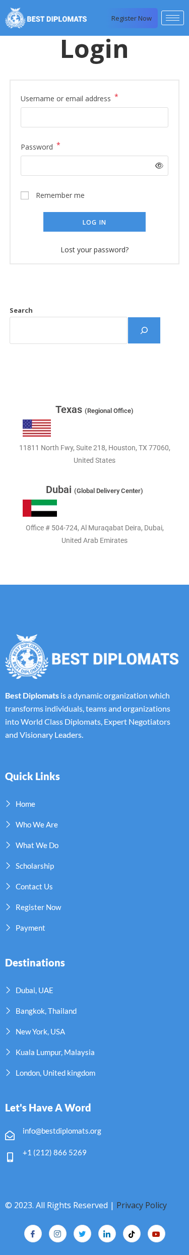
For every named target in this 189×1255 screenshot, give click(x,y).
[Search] (144, 330)
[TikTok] (132, 1233)
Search (21, 310)
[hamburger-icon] (172, 18)
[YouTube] (156, 1233)
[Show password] (157, 165)
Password (40, 146)
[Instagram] (58, 1233)
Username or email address (69, 97)
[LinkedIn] (107, 1233)
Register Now (131, 18)
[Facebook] (33, 1233)
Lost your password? (94, 249)
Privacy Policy (141, 1205)
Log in (94, 222)
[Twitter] (82, 1233)
